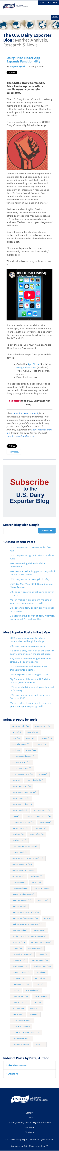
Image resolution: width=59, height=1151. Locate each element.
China (31, 750)
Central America (20, 744)
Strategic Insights (21, 972)
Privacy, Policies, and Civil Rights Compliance (30, 1122)
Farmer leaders (20, 828)
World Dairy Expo (21, 1038)
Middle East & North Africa (25, 912)
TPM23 (39, 984)
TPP (15, 990)
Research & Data (22, 954)
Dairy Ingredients (21, 786)
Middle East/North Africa (25, 918)
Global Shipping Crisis (23, 870)
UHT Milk (18, 1008)
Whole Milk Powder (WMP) (25, 1032)
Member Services (21, 900)
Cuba (43, 774)
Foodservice (19, 840)
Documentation (41, 810)
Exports (45, 822)
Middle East (19, 906)
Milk (47, 918)
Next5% (39, 930)
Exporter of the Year (23, 822)
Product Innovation (41, 942)
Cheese (41, 744)
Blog (16, 738)
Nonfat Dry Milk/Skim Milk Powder (29, 936)
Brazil (30, 738)
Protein (17, 948)
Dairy (16, 780)
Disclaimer (29, 1127)
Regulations (35, 948)
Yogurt (39, 1044)
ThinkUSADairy (20, 984)
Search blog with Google (21, 525)
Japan (36, 882)
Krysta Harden (20, 888)
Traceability (32, 990)
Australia (32, 732)
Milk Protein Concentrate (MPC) (27, 924)
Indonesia (36, 876)
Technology (13, 452)
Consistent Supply (21, 768)
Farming (40, 828)
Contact (29, 1113)
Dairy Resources (20, 798)
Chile (16, 750)
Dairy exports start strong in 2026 (29, 674)
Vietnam (17, 1014)
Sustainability (20, 978)
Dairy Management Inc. (24, 792)
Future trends (19, 852)
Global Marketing (22, 864)
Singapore (18, 960)
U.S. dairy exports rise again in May (30, 579)
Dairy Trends (19, 810)
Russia (43, 954)
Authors (13, 1073)
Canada (46, 738)
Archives (17, 1065)
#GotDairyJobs (20, 726)
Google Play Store (26, 367)
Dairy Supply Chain (22, 804)
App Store (33, 364)
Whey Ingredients (21, 1020)
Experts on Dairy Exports (38, 816)
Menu (55, 17)
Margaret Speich (17, 66)
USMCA (35, 1008)
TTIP (37, 1002)
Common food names (24, 756)
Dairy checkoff (35, 780)
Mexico (43, 900)
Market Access (42, 888)
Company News (21, 762)
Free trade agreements (24, 846)
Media (30, 1117)
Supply (41, 972)
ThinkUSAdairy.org (48, 2)
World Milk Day (20, 1044)
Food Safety (37, 834)
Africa (16, 732)
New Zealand (19, 930)
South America (40, 960)
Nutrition (18, 942)
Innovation (19, 882)
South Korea (19, 966)
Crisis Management (22, 774)
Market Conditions (23, 894)
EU (15, 816)
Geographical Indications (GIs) (27, 858)
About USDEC (43, 726)
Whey (34, 1014)
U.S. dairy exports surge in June (27, 646)
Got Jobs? (18, 876)
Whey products (21, 1026)
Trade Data (40, 996)
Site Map (29, 1132)
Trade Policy (19, 1002)
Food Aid (18, 834)
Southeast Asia (42, 966)
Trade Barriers (20, 996)
